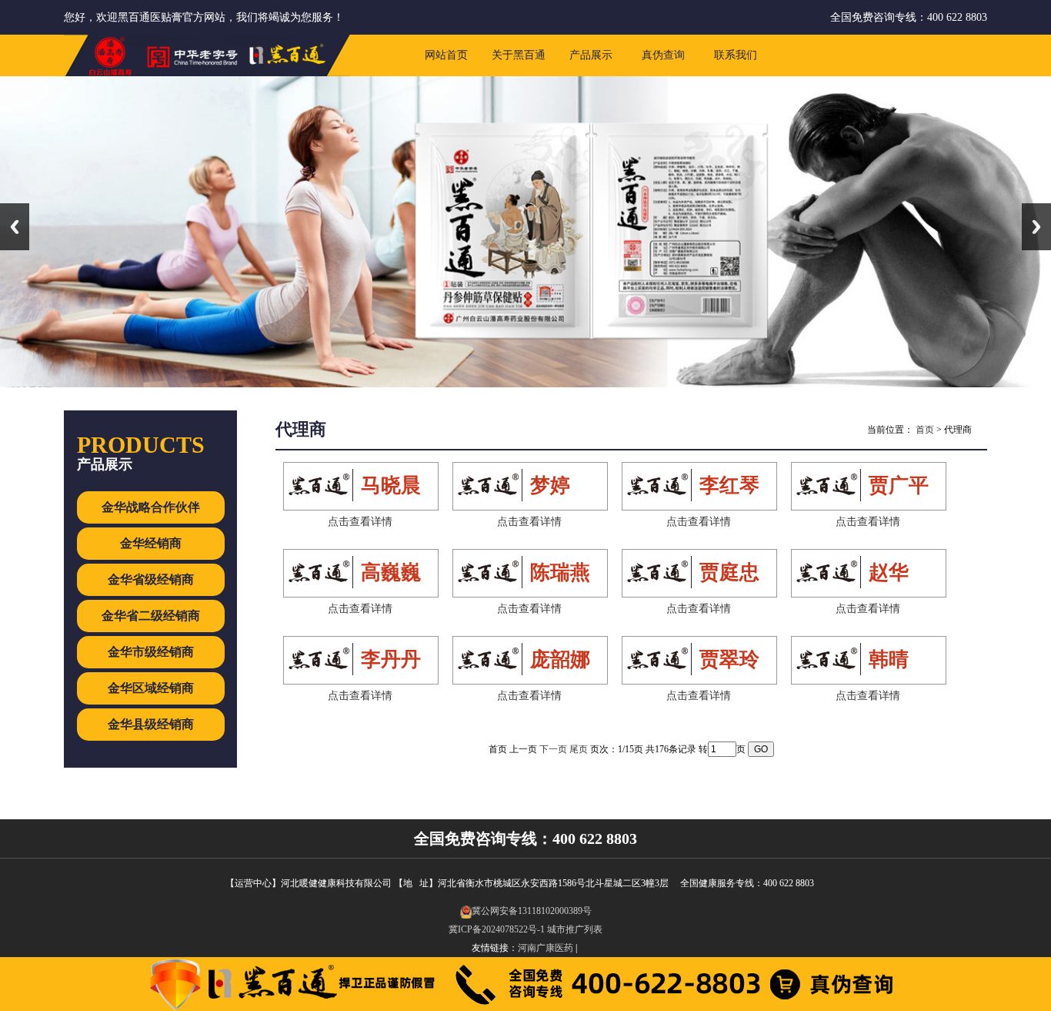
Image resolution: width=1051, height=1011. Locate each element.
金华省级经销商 (151, 579)
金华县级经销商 (151, 724)
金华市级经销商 (151, 651)
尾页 (578, 749)
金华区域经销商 (151, 688)
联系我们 (735, 55)
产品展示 (590, 55)
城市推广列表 (574, 929)
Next (1036, 226)
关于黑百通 (519, 55)
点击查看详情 (360, 521)
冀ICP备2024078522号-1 (497, 929)
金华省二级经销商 (151, 615)
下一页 (553, 749)
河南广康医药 (545, 947)
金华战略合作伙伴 (151, 507)
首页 (925, 429)
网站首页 (446, 55)
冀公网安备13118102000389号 (532, 911)
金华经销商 (151, 543)
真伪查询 (663, 55)
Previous (14, 226)
